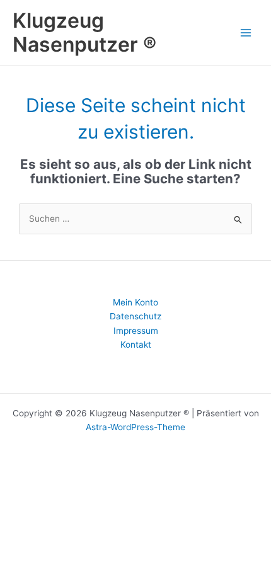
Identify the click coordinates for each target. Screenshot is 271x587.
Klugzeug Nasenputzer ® (84, 32)
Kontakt (135, 344)
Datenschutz (135, 316)
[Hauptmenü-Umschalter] (246, 32)
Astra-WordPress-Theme (135, 427)
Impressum (135, 331)
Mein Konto (135, 302)
